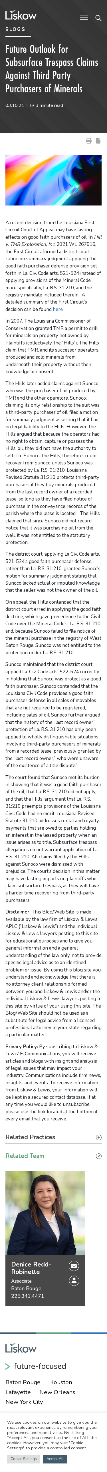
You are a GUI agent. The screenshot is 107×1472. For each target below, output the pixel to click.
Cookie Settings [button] (24, 1458)
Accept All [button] (55, 1458)
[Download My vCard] (74, 1280)
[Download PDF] (98, 140)
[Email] (74, 1265)
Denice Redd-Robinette (31, 1268)
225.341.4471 (27, 1296)
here (58, 309)
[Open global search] (98, 17)
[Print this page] (88, 140)
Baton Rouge (26, 1288)
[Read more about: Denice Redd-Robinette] (45, 1213)
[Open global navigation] (84, 17)
